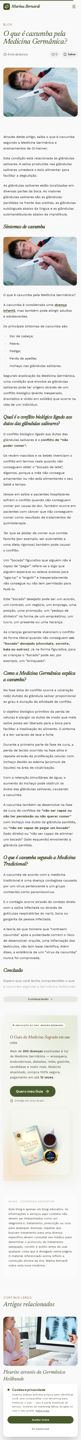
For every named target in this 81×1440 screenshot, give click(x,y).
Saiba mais (43, 1410)
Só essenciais (40, 1428)
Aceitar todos (40, 1419)
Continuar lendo (38, 999)
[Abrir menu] (74, 6)
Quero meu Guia (29, 1091)
